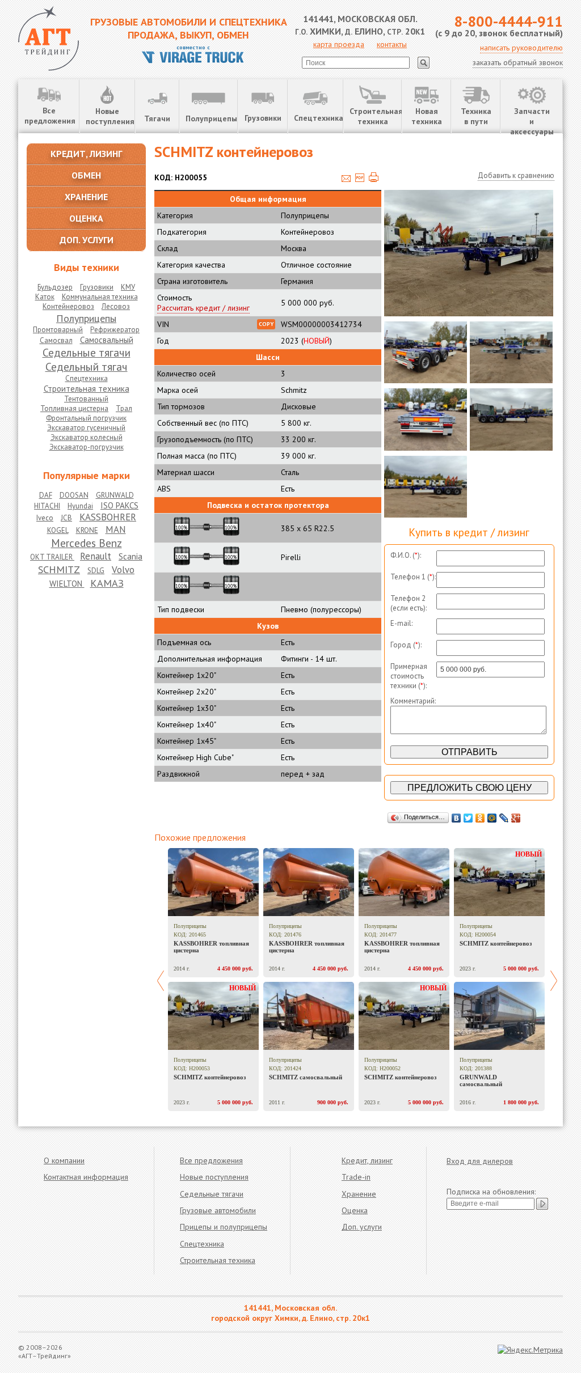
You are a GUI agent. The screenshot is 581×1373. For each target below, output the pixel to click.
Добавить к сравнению (516, 175)
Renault (95, 556)
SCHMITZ (59, 569)
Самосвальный (106, 339)
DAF (45, 495)
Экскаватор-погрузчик (86, 447)
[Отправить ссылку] (346, 179)
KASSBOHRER (107, 517)
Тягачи (157, 118)
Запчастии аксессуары (532, 120)
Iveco (44, 518)
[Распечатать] (373, 179)
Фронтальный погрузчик (86, 418)
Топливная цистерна (74, 408)
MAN (116, 529)
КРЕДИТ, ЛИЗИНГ (86, 153)
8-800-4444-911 (508, 21)
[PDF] (359, 179)
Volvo (123, 569)
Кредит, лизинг (367, 1160)
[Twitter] (468, 818)
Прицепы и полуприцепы (223, 1227)
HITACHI (47, 506)
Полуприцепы (211, 118)
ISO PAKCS (119, 505)
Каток (44, 297)
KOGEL (58, 530)
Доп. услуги (362, 1227)
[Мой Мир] (492, 818)
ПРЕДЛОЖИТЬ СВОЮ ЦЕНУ (469, 787)
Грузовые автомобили (218, 1210)
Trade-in (356, 1177)
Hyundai (80, 506)
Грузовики (263, 118)
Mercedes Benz (86, 543)
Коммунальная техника (100, 297)
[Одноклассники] (480, 818)
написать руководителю (521, 48)
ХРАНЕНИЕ (86, 196)
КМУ (128, 287)
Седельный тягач (86, 366)
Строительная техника (86, 388)
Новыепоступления (110, 116)
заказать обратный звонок (518, 62)
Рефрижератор (115, 329)
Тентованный (86, 399)
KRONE (87, 530)
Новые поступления (214, 1177)
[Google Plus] (516, 818)
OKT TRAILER (52, 557)
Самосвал (56, 340)
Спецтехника (318, 118)
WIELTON (67, 583)
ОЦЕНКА (86, 218)
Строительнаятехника (375, 116)
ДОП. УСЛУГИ (86, 239)
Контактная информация (86, 1177)
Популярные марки (86, 475)
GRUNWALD (115, 495)
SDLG (95, 570)
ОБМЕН (86, 175)
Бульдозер (55, 287)
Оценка (355, 1210)
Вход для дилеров (480, 1161)
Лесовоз (116, 306)
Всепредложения (49, 115)
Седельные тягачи (86, 352)
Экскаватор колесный (86, 437)
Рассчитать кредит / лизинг (203, 308)
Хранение (359, 1194)
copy (266, 324)
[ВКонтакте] (456, 818)
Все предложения (211, 1160)
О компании (64, 1160)
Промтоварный (58, 329)
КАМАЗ (107, 583)
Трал (124, 408)
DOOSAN (74, 495)
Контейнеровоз (68, 306)
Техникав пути (476, 116)
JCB (66, 518)
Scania (130, 556)
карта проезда (338, 44)
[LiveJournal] (504, 818)
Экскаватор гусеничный (86, 428)
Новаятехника (426, 116)
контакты (392, 44)
